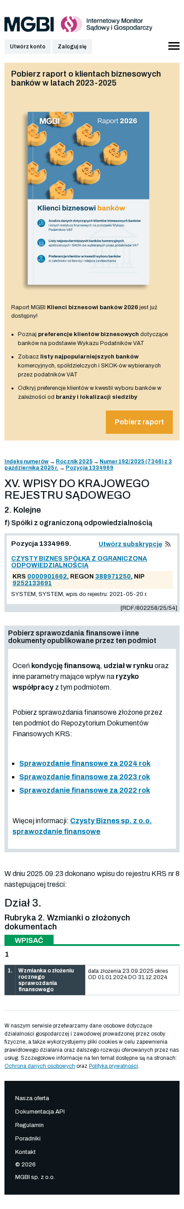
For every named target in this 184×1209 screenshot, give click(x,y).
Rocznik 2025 (74, 461)
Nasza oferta (32, 1098)
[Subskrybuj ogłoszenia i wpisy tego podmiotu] (167, 544)
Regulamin (29, 1125)
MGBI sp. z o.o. (35, 1177)
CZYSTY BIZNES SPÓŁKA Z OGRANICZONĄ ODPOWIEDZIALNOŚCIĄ (79, 562)
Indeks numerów (26, 461)
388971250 (113, 576)
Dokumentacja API (40, 1112)
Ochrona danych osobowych (39, 1066)
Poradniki (28, 1139)
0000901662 (47, 576)
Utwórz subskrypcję (130, 544)
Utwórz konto (28, 46)
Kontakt (25, 1152)
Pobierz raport (139, 422)
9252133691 (32, 583)
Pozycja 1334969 (89, 468)
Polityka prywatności (113, 1066)
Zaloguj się (72, 46)
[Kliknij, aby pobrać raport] (88, 293)
